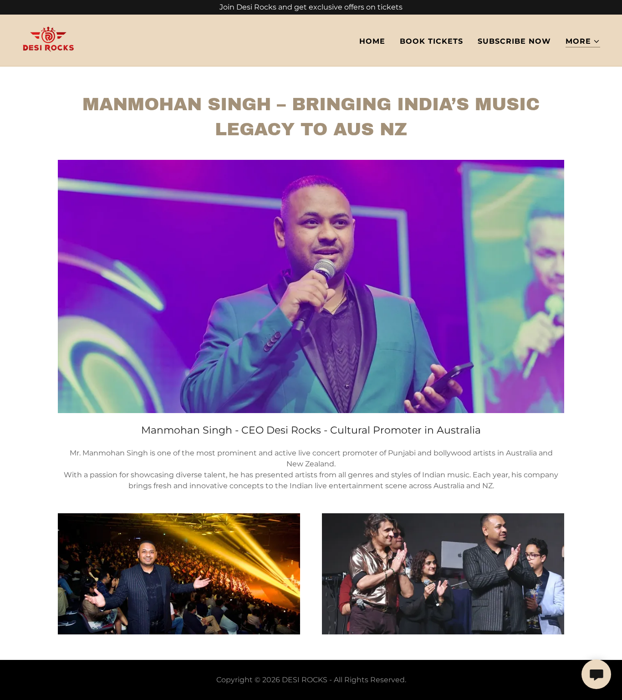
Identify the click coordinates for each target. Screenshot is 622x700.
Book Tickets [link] (431, 41)
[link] (48, 40)
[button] (583, 41)
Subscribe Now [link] (514, 41)
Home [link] (372, 41)
